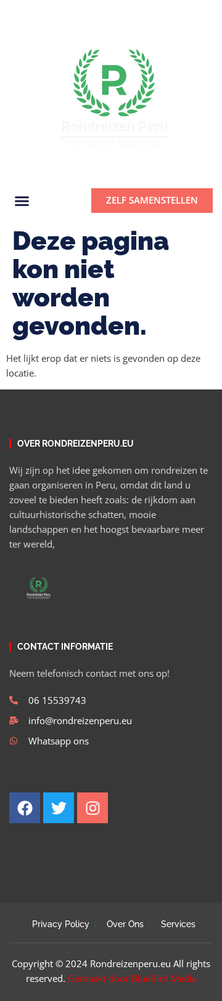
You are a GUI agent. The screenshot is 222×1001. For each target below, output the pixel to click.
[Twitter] (35, 13)
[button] (198, 13)
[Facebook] (14, 13)
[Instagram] (56, 13)
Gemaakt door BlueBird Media (132, 978)
